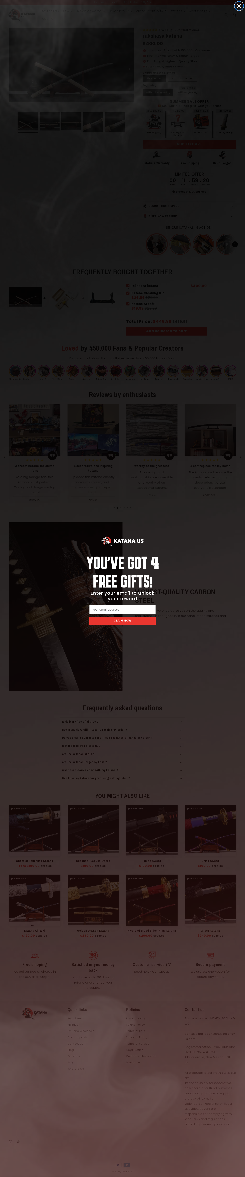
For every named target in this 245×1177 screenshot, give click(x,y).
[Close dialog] (239, 5)
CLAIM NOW (122, 620)
